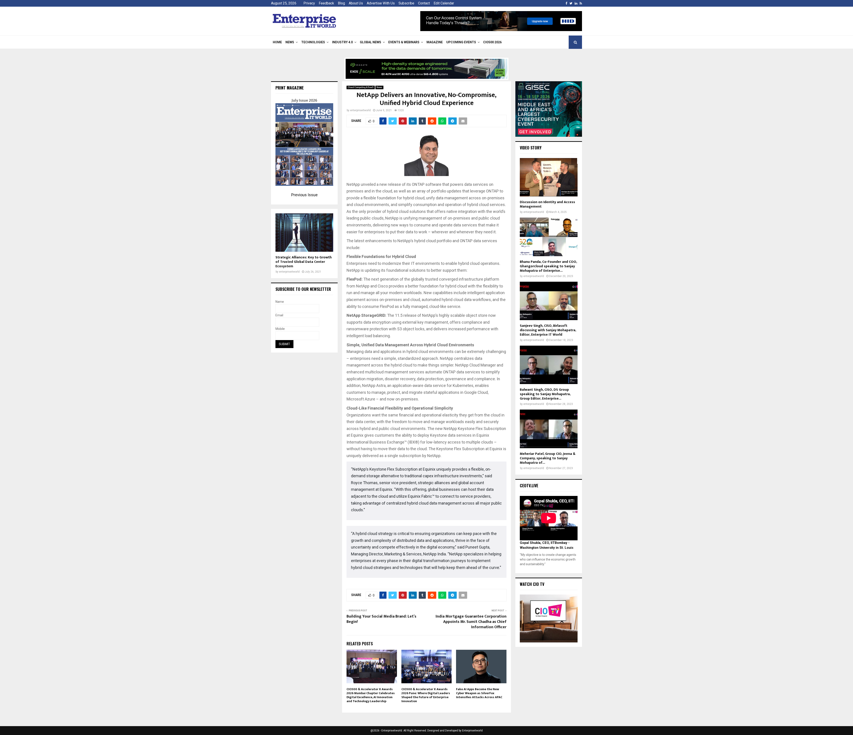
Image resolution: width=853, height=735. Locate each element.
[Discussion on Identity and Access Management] (549, 177)
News (289, 42)
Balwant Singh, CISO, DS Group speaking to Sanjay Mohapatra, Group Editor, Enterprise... (545, 394)
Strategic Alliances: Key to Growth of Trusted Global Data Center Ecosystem (303, 261)
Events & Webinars (403, 42)
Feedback (326, 3)
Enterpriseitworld (472, 730)
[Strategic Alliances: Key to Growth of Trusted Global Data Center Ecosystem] (304, 232)
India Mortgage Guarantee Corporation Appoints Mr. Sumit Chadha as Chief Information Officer (471, 621)
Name (279, 301)
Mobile (280, 329)
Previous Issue (304, 194)
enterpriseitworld (360, 110)
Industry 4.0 (342, 42)
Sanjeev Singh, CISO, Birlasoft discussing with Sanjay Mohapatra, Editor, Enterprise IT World (548, 330)
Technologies (313, 42)
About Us (356, 3)
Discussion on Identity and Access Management (547, 204)
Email (279, 315)
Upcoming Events (461, 42)
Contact (424, 3)
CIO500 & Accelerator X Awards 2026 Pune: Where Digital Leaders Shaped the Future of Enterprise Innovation (425, 695)
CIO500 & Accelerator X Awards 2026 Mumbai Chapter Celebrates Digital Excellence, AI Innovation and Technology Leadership (371, 695)
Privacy (309, 3)
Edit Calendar (444, 3)
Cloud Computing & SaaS (361, 87)
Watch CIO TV (532, 584)
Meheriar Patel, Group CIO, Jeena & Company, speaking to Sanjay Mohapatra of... (547, 458)
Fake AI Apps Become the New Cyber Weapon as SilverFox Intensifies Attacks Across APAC (479, 693)
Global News (370, 42)
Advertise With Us (381, 3)
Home (277, 42)
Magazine (434, 42)
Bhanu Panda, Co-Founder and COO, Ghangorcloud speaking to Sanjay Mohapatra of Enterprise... (548, 266)
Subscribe (406, 3)
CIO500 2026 (492, 42)
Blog (341, 3)
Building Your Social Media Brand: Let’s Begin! (381, 619)
